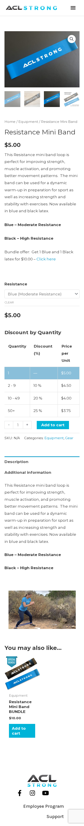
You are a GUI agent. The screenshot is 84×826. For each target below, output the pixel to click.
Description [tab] (16, 461)
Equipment (28, 121)
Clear (9, 302)
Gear (69, 438)
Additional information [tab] (27, 472)
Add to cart (53, 425)
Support (55, 816)
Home (9, 121)
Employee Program (43, 806)
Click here (46, 259)
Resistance (15, 284)
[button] (72, 39)
